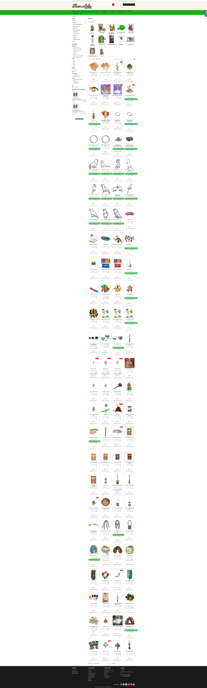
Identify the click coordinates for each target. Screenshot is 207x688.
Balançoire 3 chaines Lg (117, 244)
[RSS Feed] (85, 90)
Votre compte (107, 668)
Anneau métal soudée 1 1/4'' (105, 145)
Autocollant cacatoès (117, 169)
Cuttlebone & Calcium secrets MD (117, 604)
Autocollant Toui (117, 219)
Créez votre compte (131, 0)
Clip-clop (106, 485)
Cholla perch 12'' (105, 437)
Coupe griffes (93, 580)
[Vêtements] (121, 39)
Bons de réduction (107, 676)
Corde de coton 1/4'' (105, 555)
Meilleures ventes (75, 673)
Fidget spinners (117, 651)
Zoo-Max (75, 83)
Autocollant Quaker (105, 219)
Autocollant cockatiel (93, 194)
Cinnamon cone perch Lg (117, 438)
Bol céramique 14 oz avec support (94, 344)
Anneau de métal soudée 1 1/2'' (94, 145)
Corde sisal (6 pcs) (117, 555)
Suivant (114, 663)
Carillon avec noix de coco (93, 415)
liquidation (75, 13)
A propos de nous (91, 674)
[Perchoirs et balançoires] (111, 27)
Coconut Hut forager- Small (129, 508)
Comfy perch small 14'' (93, 555)
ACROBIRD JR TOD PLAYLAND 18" (105, 96)
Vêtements (129, 11)
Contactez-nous (91, 677)
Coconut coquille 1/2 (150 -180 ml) (105, 508)
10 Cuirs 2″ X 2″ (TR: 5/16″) (105, 72)
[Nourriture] (102, 27)
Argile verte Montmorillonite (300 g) (117, 146)
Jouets (77, 11)
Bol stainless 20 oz (105, 344)
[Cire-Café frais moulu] (79, 94)
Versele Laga (76, 82)
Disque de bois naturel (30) (93, 627)
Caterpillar (105, 414)
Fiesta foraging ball (129, 651)
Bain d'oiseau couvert (93, 244)
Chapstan (118, 414)
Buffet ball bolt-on (129, 368)
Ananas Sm (93, 120)
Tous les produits (121, 11)
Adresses (106, 674)
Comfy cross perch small (118, 531)
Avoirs (105, 673)
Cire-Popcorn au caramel (93, 486)
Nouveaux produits (75, 671)
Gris (74, 68)
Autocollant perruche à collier (129, 195)
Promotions (74, 670)
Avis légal (89, 671)
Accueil (74, 18)
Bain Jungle (105, 244)
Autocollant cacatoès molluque (129, 170)
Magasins (90, 680)
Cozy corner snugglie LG (129, 581)
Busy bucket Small (105, 391)
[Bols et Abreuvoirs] (121, 27)
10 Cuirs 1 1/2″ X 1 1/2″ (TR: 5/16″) (93, 73)
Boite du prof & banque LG (105, 319)
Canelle (129, 391)
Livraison (89, 670)
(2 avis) (85, 101)
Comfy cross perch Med (105, 530)
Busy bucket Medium (94, 391)
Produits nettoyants (76, 30)
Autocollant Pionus (93, 219)
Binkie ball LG (117, 294)
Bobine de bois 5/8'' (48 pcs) (93, 319)
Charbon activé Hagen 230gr (129, 415)
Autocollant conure (105, 194)
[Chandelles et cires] (92, 51)
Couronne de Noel (105, 580)
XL (74, 64)
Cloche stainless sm (129, 485)
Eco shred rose (93, 651)
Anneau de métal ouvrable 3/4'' (129, 121)
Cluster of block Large (93, 508)
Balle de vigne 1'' (130, 244)
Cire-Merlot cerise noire (129, 463)
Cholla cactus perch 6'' (93, 437)
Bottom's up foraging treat (129, 344)
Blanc (74, 70)
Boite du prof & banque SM (129, 319)
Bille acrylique (106, 294)
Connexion (125, 0)
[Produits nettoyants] (92, 39)
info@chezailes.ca (89, 0)
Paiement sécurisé (91, 676)
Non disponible (76, 76)
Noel (81, 13)
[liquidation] (131, 39)
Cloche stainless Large (117, 485)
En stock (75, 74)
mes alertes (106, 677)
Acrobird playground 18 (129, 95)
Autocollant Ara (105, 169)
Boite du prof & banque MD (117, 319)
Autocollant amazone (93, 169)
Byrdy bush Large (117, 391)
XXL (74, 65)
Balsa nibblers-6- (93, 269)
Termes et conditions (92, 673)
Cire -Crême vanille (93, 462)
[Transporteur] (102, 39)
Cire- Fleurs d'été (117, 462)
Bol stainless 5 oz (117, 344)
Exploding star (105, 651)
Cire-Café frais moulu (76, 98)
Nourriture (83, 11)
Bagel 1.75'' (130, 219)
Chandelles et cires (76, 39)
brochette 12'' (93, 368)
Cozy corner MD (117, 580)
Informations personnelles (109, 670)
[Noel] (102, 51)
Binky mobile (129, 294)
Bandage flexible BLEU (105, 269)
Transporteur (75, 31)
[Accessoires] (131, 27)
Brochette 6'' (105, 368)
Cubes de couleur (93, 603)
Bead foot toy (93, 294)
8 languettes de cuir (93, 95)
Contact (122, 668)
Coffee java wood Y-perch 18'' (93, 531)
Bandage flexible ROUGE (117, 269)
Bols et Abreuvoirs (104, 11)
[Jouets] (92, 27)
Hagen (75, 80)
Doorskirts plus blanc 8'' (117, 627)
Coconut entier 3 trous (117, 508)
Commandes (106, 671)
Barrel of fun (129, 269)
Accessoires (113, 11)
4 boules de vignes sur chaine (117, 73)
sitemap (89, 678)
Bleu (74, 71)
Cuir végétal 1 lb (105, 603)
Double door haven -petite (129, 627)
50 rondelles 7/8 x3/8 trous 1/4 (129, 73)
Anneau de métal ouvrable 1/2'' (117, 121)
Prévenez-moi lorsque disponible (131, 99)
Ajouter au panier (93, 81)
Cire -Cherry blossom (129, 437)
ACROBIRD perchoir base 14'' (117, 96)
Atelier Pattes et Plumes (78, 79)
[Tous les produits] (111, 39)
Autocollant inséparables (117, 195)
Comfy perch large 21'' (129, 530)
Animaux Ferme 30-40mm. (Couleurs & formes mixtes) (105, 121)
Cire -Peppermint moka (105, 462)
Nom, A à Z (125, 59)
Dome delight (105, 626)
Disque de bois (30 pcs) (129, 603)
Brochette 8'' (117, 368)
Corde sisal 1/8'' (129, 555)
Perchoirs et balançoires (93, 11)
